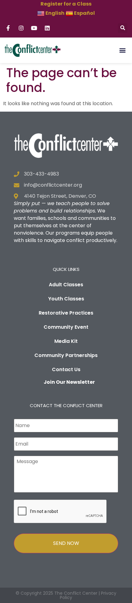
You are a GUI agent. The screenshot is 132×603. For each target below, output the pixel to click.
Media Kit (66, 341)
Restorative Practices (66, 312)
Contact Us (66, 369)
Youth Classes (66, 298)
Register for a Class (66, 3)
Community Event (66, 327)
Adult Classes (66, 284)
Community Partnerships (66, 355)
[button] (122, 28)
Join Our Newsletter (69, 382)
